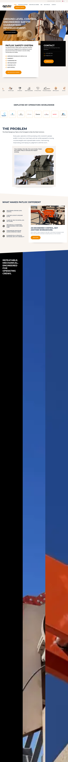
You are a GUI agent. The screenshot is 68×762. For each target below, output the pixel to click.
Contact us (49, 61)
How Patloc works (34, 4)
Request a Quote (49, 150)
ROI (41, 4)
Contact (54, 4)
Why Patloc (47, 4)
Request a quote (20, 7)
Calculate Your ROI (11, 32)
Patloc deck (58, 1)
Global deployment (51, 1)
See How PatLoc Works (13, 72)
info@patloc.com (49, 55)
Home (15, 4)
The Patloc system (22, 4)
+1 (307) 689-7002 (49, 53)
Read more (35, 237)
